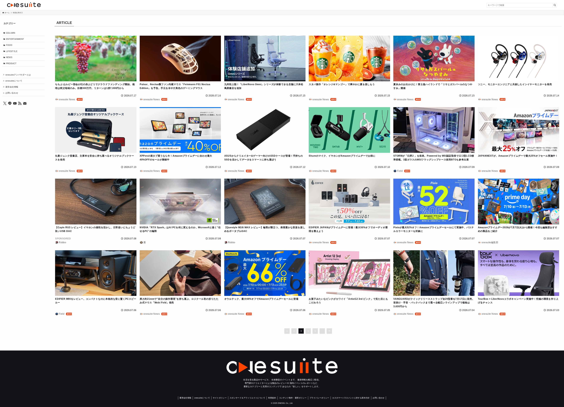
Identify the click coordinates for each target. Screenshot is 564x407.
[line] (10, 103)
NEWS (9, 57)
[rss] (20, 103)
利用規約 (272, 398)
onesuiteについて (13, 81)
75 (329, 331)
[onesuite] (98, 4)
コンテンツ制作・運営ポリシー (293, 398)
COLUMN (10, 33)
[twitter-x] (5, 103)
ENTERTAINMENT (15, 39)
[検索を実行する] (555, 5)
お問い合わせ (11, 93)
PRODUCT (11, 63)
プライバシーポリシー (319, 398)
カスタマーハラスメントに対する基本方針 (351, 398)
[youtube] (15, 103)
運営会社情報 (11, 87)
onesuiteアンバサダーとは (18, 74)
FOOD (9, 45)
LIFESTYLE (11, 51)
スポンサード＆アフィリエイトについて (247, 398)
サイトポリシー (220, 398)
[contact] (25, 103)
